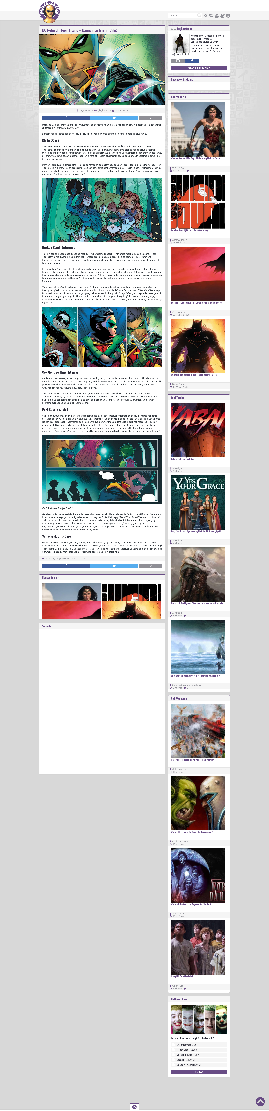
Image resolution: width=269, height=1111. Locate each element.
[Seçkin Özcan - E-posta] (178, 60)
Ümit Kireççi (178, 167)
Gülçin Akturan (179, 769)
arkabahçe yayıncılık (55, 558)
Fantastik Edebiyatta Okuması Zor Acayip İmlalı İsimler (197, 603)
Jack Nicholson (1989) (188, 1055)
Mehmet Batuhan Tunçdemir (186, 685)
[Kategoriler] (211, 16)
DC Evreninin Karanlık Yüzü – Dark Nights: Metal (194, 374)
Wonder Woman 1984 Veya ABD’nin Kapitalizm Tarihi (195, 158)
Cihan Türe (177, 985)
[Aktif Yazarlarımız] (217, 16)
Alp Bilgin (177, 468)
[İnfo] (228, 16)
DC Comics (72, 558)
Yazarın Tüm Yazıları (198, 68)
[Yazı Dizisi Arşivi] (222, 16)
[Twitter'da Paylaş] (114, 118)
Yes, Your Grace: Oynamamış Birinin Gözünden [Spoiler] (197, 531)
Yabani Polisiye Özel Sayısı (183, 459)
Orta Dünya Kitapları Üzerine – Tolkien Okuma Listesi (196, 675)
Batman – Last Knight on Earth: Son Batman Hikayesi (196, 302)
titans (82, 558)
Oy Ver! (199, 1072)
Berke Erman (178, 384)
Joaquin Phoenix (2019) (189, 1065)
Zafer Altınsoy (179, 240)
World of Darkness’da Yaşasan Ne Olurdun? (191, 904)
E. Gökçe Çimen (180, 841)
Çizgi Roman (104, 110)
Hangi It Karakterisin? (182, 976)
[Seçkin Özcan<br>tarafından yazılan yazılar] (180, 35)
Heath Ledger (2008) (187, 1049)
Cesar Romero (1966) (187, 1044)
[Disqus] (102, 664)
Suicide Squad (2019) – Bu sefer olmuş (189, 230)
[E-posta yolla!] (150, 118)
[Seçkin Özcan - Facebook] (192, 60)
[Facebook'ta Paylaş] (66, 118)
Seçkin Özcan (86, 110)
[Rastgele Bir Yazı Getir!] (205, 16)
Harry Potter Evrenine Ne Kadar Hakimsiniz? (192, 759)
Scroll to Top (260, 1101)
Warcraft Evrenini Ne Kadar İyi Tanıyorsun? (192, 832)
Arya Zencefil (179, 913)
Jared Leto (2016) (186, 1060)
